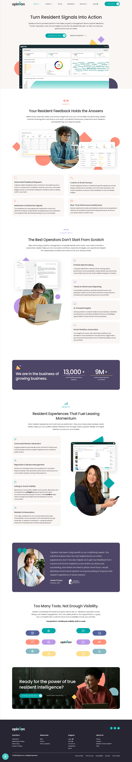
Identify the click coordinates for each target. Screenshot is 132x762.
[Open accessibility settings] (5, 756)
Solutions (16, 735)
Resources (44, 735)
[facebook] (111, 728)
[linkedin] (118, 728)
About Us (99, 735)
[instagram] (115, 728)
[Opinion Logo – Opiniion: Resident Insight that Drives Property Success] (18, 2)
